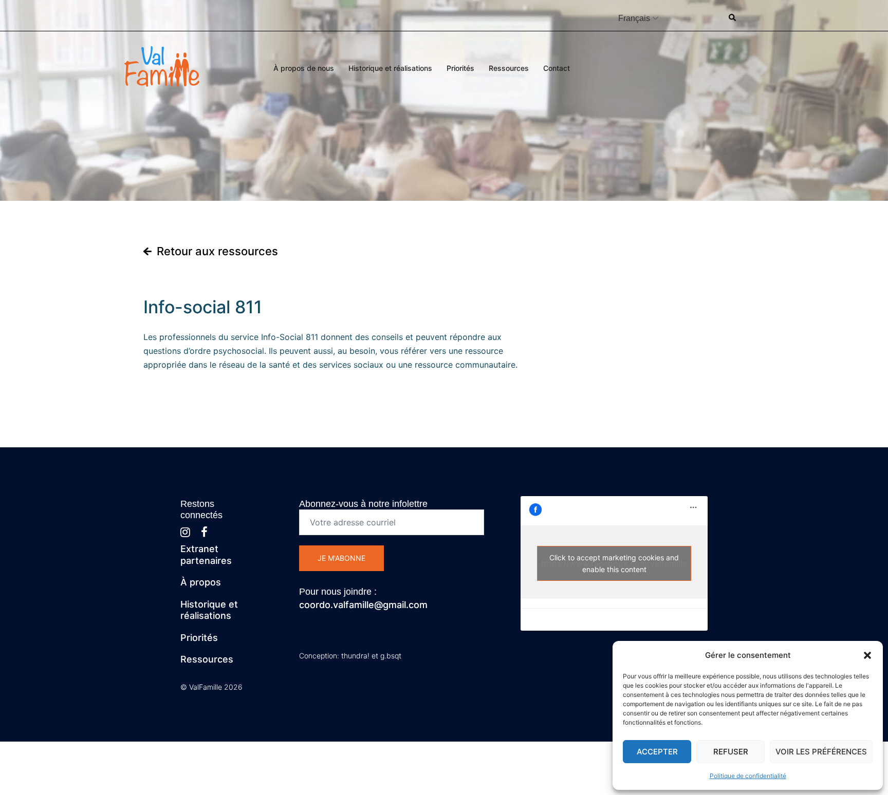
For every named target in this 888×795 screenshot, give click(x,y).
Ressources (509, 68)
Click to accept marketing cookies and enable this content (614, 563)
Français (634, 18)
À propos (200, 582)
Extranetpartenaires (206, 554)
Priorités (460, 68)
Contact (556, 68)
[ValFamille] (161, 65)
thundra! (355, 655)
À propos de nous (303, 68)
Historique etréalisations (209, 610)
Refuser (730, 751)
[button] (867, 655)
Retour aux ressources (217, 251)
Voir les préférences (821, 751)
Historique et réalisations (390, 68)
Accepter (657, 751)
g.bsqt (390, 655)
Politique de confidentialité (748, 776)
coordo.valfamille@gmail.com (363, 604)
